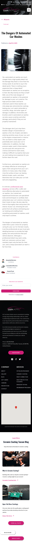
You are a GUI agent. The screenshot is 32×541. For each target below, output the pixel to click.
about (3, 371)
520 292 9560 (10, 341)
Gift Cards (4, 380)
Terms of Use (16, 426)
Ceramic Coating (22, 374)
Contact (4, 388)
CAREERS (3, 383)
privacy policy (19, 294)
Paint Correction (22, 377)
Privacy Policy (20, 426)
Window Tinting (22, 384)
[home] (11, 9)
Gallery (3, 374)
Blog (2, 377)
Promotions (5, 385)
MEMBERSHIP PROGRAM (24, 387)
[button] (29, 10)
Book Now (16, 352)
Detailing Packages (23, 371)
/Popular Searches (24, 426)
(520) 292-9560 (26, 4)
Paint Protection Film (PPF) (22, 380)
